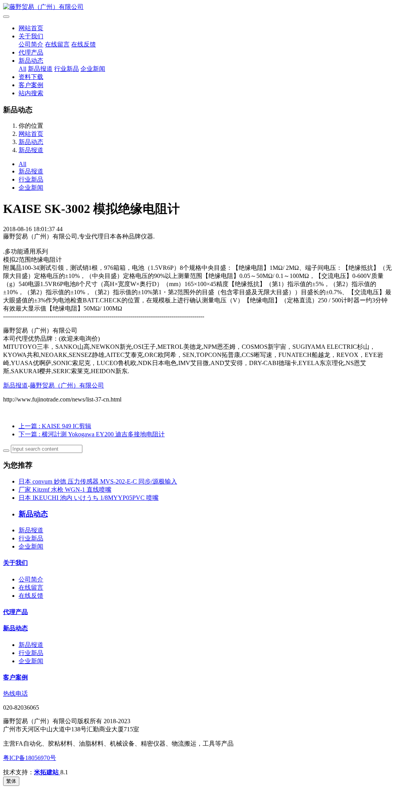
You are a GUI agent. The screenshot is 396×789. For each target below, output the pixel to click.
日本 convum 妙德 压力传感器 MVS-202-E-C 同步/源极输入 (98, 481)
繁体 (11, 781)
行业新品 (66, 68)
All (22, 68)
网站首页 (31, 28)
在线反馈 (83, 44)
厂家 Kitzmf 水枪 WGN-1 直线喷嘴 (65, 489)
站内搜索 (31, 93)
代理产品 (31, 52)
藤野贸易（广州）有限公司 (67, 385)
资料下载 (31, 77)
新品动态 (31, 60)
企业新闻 (92, 68)
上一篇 (55, 426)
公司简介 (31, 44)
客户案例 (31, 85)
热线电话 (15, 693)
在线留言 (57, 44)
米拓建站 (47, 772)
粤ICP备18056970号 (29, 758)
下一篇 (92, 434)
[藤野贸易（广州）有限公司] (198, 7)
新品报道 (40, 68)
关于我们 (31, 36)
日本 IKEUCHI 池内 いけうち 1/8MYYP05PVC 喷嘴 (89, 497)
